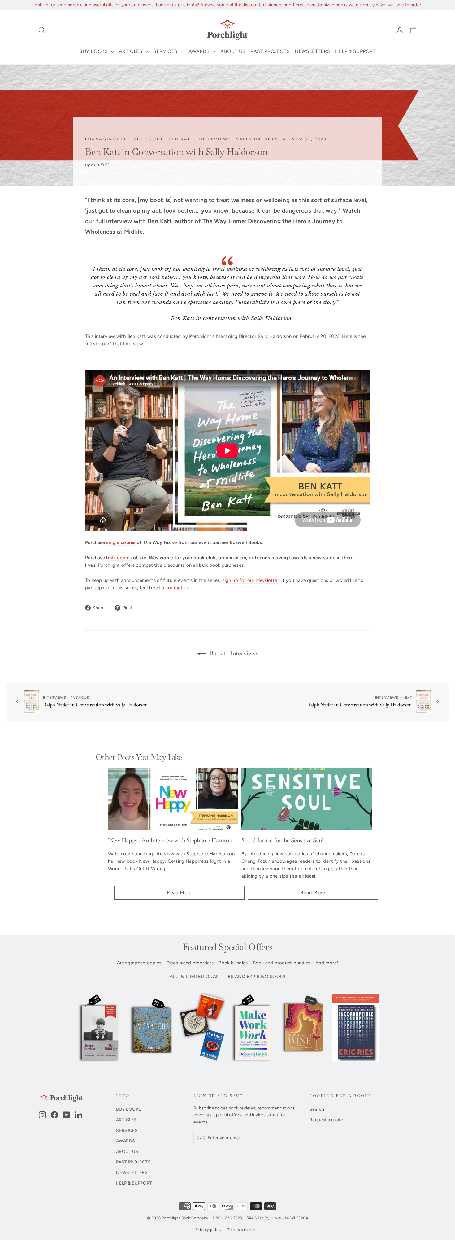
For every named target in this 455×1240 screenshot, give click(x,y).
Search (317, 1109)
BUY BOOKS (94, 51)
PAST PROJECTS (270, 51)
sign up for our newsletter (250, 580)
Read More (179, 893)
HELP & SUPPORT (355, 51)
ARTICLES (131, 51)
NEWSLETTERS (312, 51)
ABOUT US (232, 51)
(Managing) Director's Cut (124, 139)
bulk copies (119, 557)
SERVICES (166, 51)
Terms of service (244, 1230)
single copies (120, 542)
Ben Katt (181, 139)
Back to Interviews (233, 653)
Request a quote (326, 1119)
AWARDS (199, 51)
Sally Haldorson (261, 139)
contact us (177, 588)
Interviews (215, 139)
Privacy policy (208, 1230)
